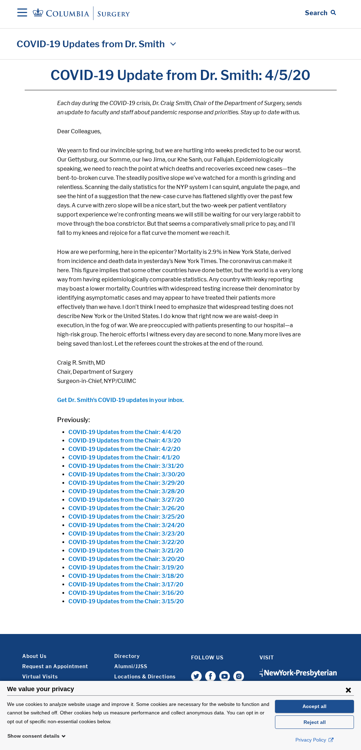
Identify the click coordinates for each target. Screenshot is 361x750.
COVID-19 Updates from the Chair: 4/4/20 (124, 432)
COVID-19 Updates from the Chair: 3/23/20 (126, 533)
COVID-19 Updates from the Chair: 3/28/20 (126, 491)
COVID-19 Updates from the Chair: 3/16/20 (126, 593)
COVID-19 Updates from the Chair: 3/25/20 (126, 516)
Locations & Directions (145, 676)
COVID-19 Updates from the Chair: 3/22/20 (126, 542)
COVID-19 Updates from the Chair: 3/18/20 (126, 576)
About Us (34, 656)
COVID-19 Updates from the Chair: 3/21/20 (125, 550)
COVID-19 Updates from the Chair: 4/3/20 (124, 440)
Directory (127, 656)
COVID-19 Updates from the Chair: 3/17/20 (125, 584)
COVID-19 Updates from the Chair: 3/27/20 (126, 499)
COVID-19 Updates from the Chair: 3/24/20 (126, 525)
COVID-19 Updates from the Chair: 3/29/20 (126, 483)
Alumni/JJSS (130, 666)
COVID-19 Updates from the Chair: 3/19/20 (126, 567)
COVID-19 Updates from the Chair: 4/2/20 (124, 449)
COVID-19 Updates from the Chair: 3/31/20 (126, 466)
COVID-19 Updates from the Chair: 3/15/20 (126, 601)
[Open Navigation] (22, 13)
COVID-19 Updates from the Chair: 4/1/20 (124, 457)
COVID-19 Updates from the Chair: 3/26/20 (126, 508)
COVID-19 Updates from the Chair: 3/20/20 (126, 559)
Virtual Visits (40, 676)
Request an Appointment (55, 666)
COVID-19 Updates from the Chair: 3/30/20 (126, 474)
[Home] (82, 13)
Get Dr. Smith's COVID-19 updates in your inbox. (120, 400)
